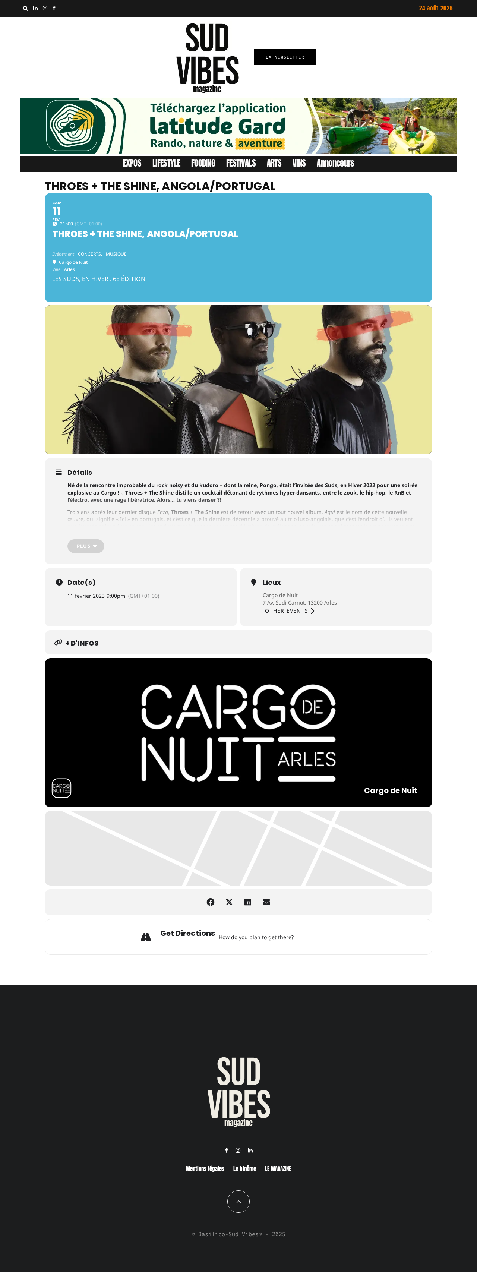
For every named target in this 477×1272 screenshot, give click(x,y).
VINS (299, 163)
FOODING (203, 163)
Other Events (286, 610)
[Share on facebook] (210, 902)
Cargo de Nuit (280, 595)
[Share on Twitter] (229, 902)
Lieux (272, 582)
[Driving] (310, 937)
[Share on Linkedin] (247, 902)
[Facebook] (54, 8)
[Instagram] (45, 8)
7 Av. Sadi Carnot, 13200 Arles (300, 602)
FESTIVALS (241, 163)
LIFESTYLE (166, 163)
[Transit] (319, 937)
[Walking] (329, 937)
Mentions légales (205, 1168)
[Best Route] (301, 937)
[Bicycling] (338, 937)
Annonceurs (335, 163)
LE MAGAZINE (278, 1168)
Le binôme (244, 1168)
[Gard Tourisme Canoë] (238, 151)
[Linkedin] (35, 8)
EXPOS (132, 163)
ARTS (274, 163)
